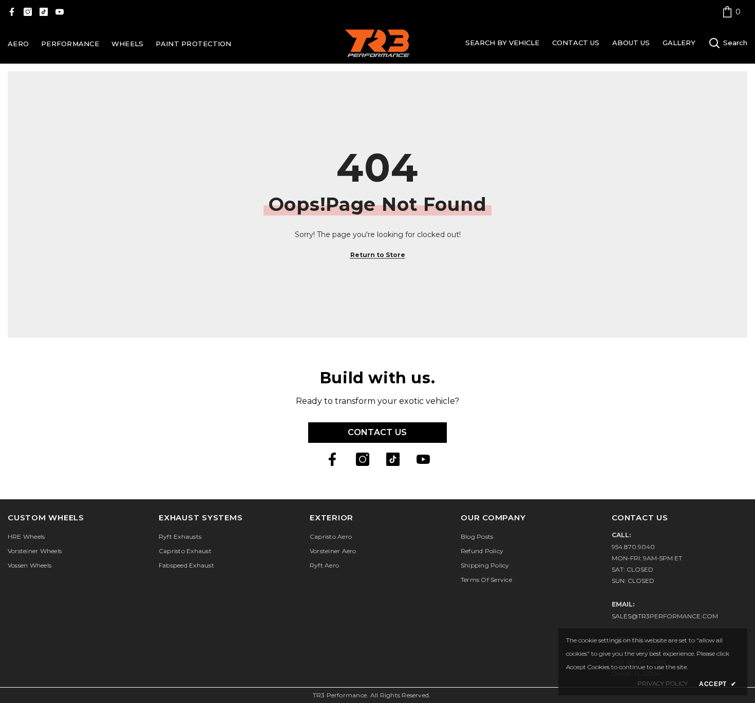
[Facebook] (12, 12)
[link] (731, 11)
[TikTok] (44, 12)
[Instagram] (28, 12)
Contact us (377, 432)
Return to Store (377, 255)
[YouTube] (59, 12)
